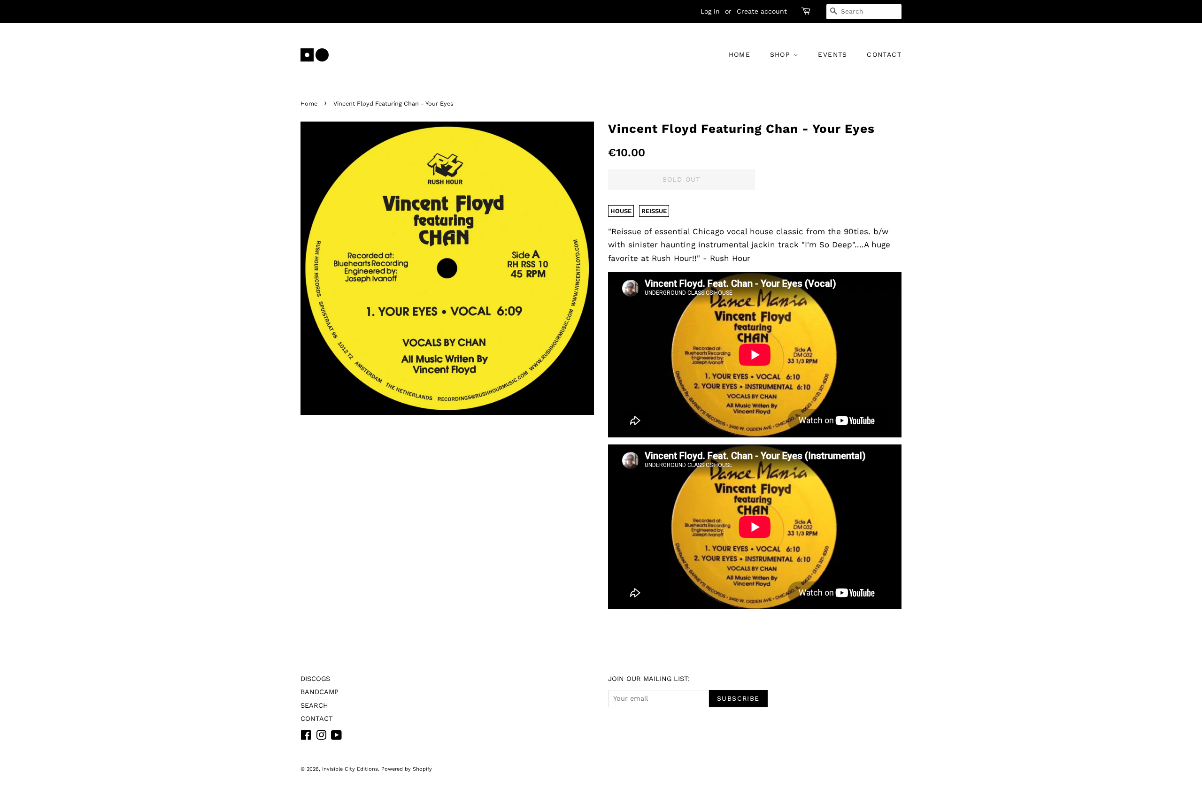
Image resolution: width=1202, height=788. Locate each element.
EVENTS (832, 54)
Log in (710, 11)
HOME (740, 54)
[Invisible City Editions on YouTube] (336, 737)
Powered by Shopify (406, 769)
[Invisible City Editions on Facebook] (305, 737)
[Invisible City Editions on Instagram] (321, 737)
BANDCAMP (319, 692)
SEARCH (314, 706)
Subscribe (738, 698)
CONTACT (884, 54)
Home (308, 103)
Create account (762, 11)
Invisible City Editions (350, 769)
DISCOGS (315, 679)
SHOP (782, 54)
